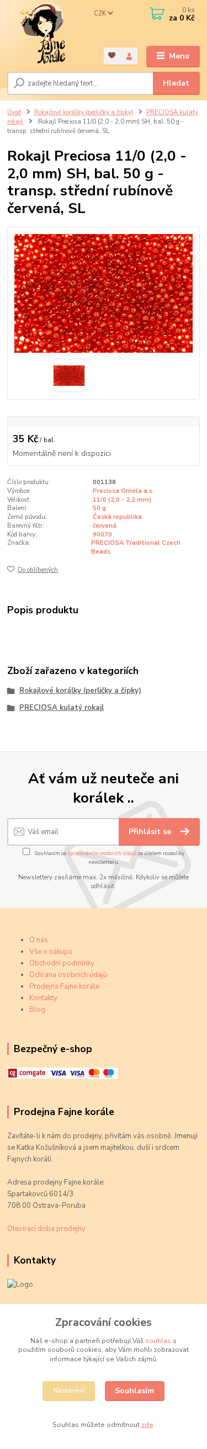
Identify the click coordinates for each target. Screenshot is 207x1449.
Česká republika (117, 517)
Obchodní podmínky (61, 963)
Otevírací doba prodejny (46, 1229)
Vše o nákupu (50, 952)
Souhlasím (134, 1391)
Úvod (14, 112)
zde (147, 1424)
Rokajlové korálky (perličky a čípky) (83, 112)
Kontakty (43, 998)
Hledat (176, 83)
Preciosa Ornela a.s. (123, 491)
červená (104, 526)
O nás (38, 940)
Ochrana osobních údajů (68, 975)
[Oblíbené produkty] (112, 55)
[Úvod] (47, 33)
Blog (37, 1010)
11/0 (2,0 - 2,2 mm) (122, 500)
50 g (99, 508)
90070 (102, 534)
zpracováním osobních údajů (101, 853)
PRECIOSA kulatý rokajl (61, 708)
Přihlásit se (151, 831)
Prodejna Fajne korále (64, 986)
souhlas (158, 1340)
